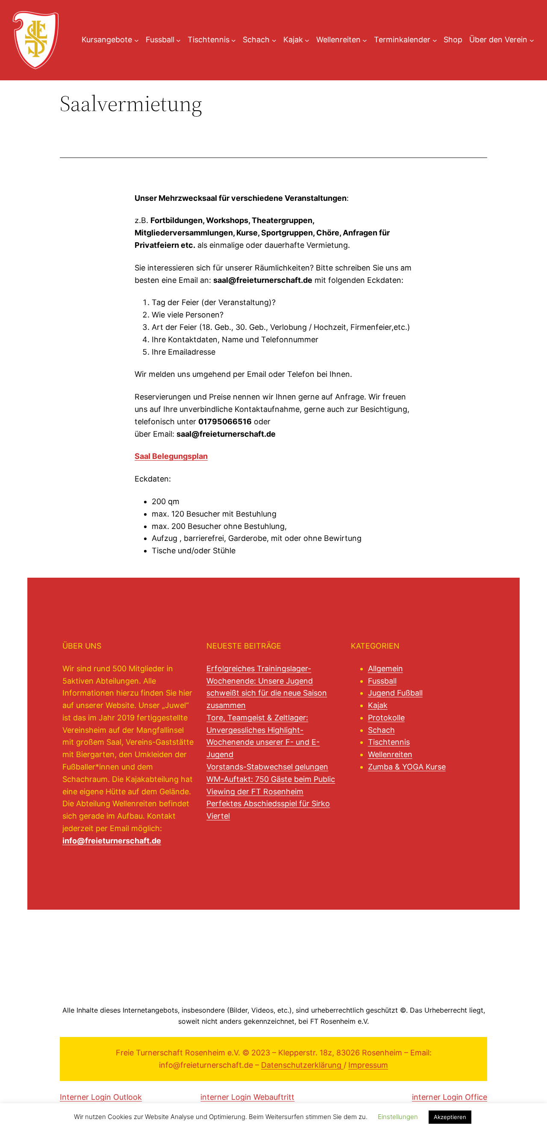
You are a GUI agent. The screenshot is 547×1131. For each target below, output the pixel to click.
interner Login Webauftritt (247, 1097)
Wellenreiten (390, 754)
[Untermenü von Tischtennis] (233, 40)
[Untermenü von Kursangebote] (136, 40)
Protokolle (386, 717)
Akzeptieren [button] (450, 1116)
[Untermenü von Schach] (274, 40)
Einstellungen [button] (398, 1117)
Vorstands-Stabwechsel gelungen (267, 766)
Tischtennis (389, 741)
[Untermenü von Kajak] (307, 40)
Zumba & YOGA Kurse (407, 766)
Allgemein (385, 668)
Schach (381, 730)
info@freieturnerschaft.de (111, 840)
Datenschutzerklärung (302, 1064)
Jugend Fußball (395, 692)
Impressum (368, 1064)
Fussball (382, 680)
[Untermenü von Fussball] (178, 40)
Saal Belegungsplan (171, 456)
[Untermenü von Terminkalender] (434, 40)
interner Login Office (449, 1097)
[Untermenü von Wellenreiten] (364, 40)
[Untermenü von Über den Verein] (531, 40)
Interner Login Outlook (101, 1097)
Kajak (378, 705)
